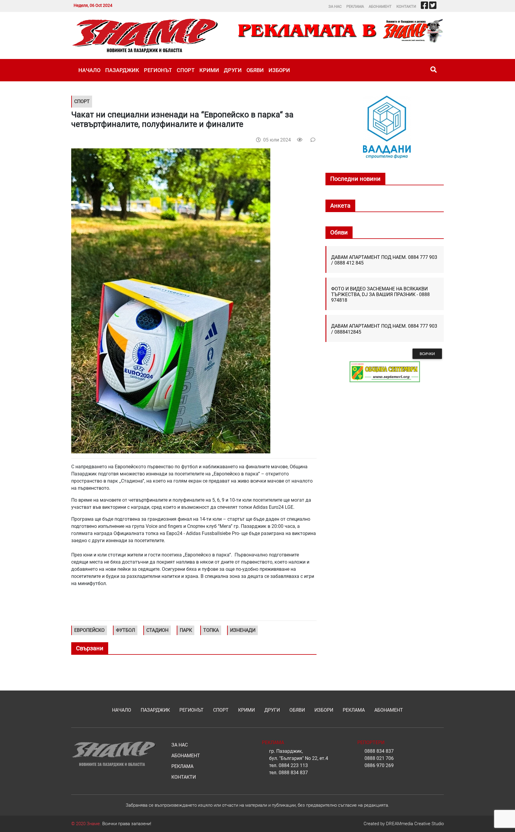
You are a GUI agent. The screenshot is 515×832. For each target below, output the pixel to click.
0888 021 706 (379, 758)
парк (186, 630)
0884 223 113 (293, 765)
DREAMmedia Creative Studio (415, 823)
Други (233, 70)
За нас (335, 6)
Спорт (186, 70)
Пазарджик (122, 70)
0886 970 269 (379, 765)
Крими (209, 70)
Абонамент (380, 6)
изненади (242, 630)
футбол (125, 630)
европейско (89, 630)
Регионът (158, 70)
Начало (89, 70)
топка (211, 630)
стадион (157, 630)
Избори (279, 70)
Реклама (355, 6)
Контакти (406, 6)
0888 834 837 (293, 772)
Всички (427, 354)
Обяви (255, 70)
